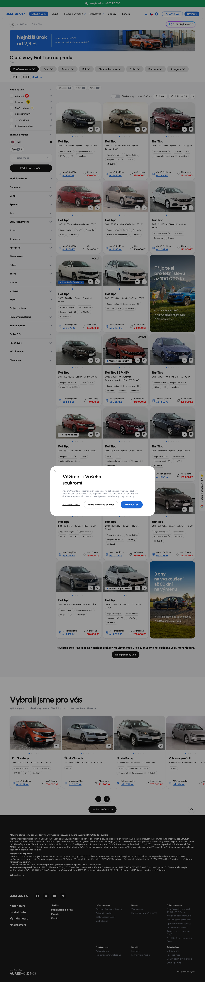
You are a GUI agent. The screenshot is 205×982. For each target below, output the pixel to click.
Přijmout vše (132, 504)
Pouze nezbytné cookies (101, 504)
